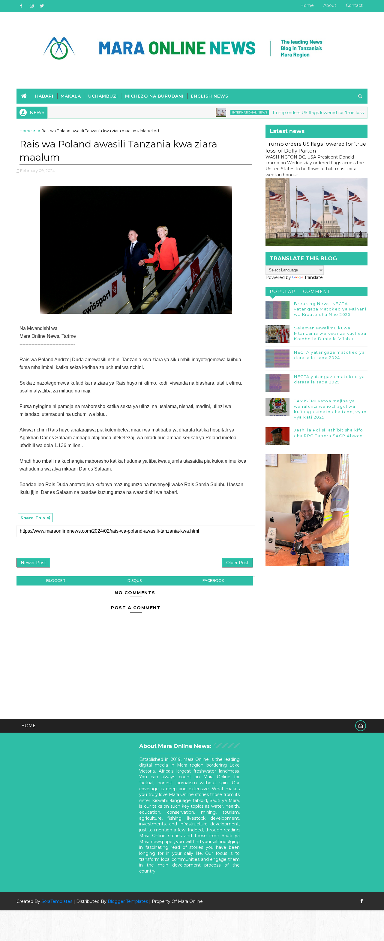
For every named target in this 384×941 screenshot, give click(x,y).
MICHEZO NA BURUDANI (154, 96)
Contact (354, 5)
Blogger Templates (128, 901)
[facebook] (21, 6)
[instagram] (31, 6)
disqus (135, 580)
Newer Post (33, 562)
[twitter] (42, 6)
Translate (313, 277)
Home (307, 5)
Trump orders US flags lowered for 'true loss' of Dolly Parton (316, 112)
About (329, 5)
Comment (316, 291)
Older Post (237, 562)
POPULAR (283, 291)
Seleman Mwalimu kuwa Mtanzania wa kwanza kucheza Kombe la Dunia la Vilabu (330, 333)
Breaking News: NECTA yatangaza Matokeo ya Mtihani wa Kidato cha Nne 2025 (330, 309)
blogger (55, 580)
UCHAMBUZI (103, 96)
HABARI (44, 96)
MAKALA (71, 96)
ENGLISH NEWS (209, 96)
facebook (213, 580)
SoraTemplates (56, 901)
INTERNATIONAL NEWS (231, 112)
